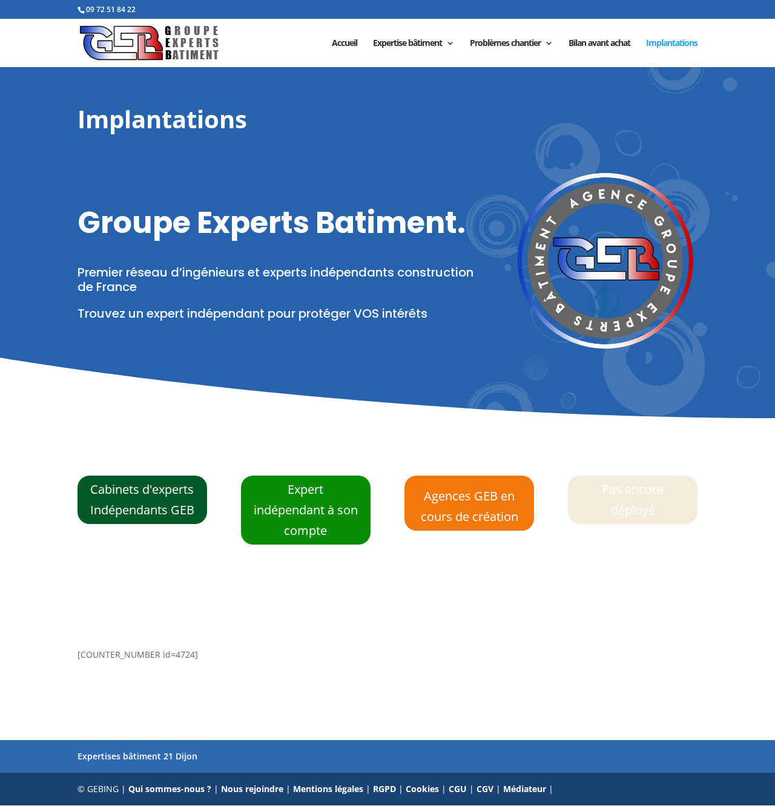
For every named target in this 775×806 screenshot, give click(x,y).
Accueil (344, 43)
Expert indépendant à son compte (306, 510)
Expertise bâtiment (407, 43)
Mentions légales (328, 789)
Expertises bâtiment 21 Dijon (137, 756)
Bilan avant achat (599, 43)
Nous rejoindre (252, 789)
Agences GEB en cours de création (469, 506)
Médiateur (524, 789)
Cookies (422, 789)
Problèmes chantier (505, 43)
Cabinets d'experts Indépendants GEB (142, 499)
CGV (485, 789)
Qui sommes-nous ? (169, 789)
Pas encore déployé (633, 499)
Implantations (672, 43)
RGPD (384, 789)
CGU (458, 789)
